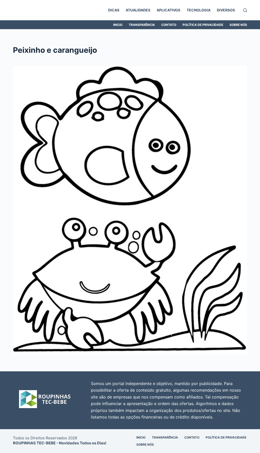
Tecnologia (198, 10)
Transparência (142, 25)
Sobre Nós (238, 25)
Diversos (226, 10)
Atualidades (138, 10)
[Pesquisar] (245, 10)
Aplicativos (168, 10)
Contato (168, 25)
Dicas (113, 10)
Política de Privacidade (203, 25)
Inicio (117, 25)
